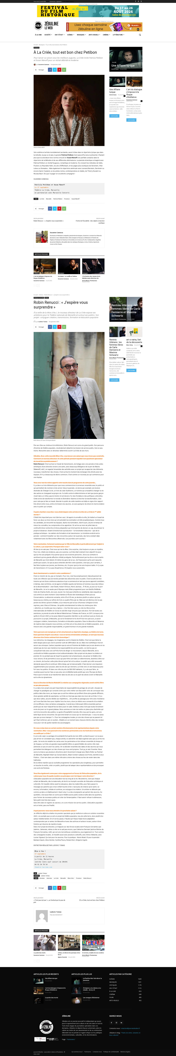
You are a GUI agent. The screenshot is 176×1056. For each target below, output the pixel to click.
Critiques (36, 273)
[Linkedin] (121, 1023)
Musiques (42, 45)
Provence (67, 199)
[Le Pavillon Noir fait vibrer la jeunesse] (76, 980)
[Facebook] (135, 1)
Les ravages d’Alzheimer (91, 997)
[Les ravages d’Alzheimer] (76, 1000)
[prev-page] (35, 285)
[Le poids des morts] (38, 1000)
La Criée (42, 199)
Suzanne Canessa (43, 64)
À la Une (114, 62)
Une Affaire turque (114, 90)
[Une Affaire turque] (125, 59)
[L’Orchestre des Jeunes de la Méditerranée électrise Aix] (93, 266)
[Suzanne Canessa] (35, 64)
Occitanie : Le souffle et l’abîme (67, 276)
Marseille (48, 199)
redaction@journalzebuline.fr (130, 1028)
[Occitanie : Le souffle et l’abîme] (69, 266)
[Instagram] (138, 1)
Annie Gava (112, 94)
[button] (140, 34)
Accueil (36, 45)
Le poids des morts (51, 997)
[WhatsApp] (64, 70)
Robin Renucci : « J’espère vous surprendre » (48, 221)
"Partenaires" (71, 1039)
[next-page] (38, 285)
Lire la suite (114, 116)
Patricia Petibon (57, 199)
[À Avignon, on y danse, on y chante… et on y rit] (76, 990)
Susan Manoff (75, 199)
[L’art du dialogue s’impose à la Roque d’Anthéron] (45, 266)
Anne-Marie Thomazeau (89, 280)
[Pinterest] (59, 70)
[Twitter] (141, 1)
